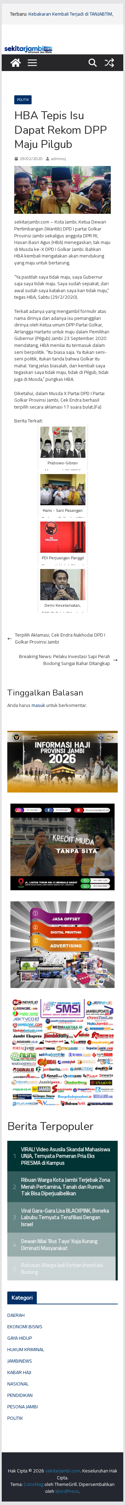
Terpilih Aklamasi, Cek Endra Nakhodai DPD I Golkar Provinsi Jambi (60, 638)
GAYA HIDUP (19, 1337)
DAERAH (16, 1315)
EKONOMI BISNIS (24, 1326)
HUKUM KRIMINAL (25, 1349)
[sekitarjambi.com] (62, 47)
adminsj (58, 159)
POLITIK (23, 99)
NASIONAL (17, 1383)
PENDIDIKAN (20, 1395)
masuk (38, 705)
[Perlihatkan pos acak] (109, 62)
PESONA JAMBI (22, 1406)
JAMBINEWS (19, 1360)
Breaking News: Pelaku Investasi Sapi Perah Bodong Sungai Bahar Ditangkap (64, 660)
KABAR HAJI (19, 1372)
